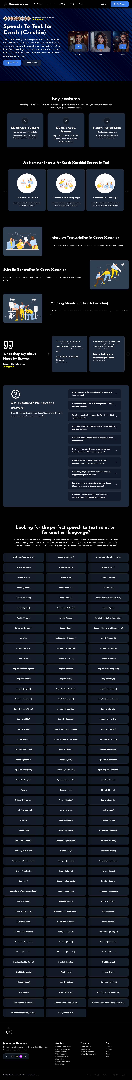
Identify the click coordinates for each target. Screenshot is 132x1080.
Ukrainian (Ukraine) (108, 982)
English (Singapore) (23, 699)
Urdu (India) (24, 992)
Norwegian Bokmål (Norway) (66, 911)
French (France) (65, 810)
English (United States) (108, 699)
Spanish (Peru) (66, 760)
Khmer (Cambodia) (24, 871)
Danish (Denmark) (108, 638)
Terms (105, 1074)
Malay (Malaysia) (66, 901)
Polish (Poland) (108, 922)
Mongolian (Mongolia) (108, 891)
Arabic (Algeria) (66, 567)
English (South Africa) (23, 709)
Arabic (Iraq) (66, 577)
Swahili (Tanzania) (24, 972)
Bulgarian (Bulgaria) (23, 628)
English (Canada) (108, 658)
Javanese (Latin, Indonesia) (23, 861)
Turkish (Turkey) (66, 982)
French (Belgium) (66, 800)
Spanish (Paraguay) (23, 770)
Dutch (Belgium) (23, 922)
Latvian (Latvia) (108, 881)
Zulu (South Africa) (66, 1013)
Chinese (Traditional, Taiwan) (23, 1013)
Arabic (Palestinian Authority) (108, 598)
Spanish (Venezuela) (66, 780)
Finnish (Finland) (108, 790)
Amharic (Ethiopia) (66, 557)
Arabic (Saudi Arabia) (66, 608)
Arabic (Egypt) (108, 567)
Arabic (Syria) (108, 608)
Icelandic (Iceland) (108, 841)
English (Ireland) (24, 679)
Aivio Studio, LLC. (33, 1074)
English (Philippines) (108, 689)
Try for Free (119, 4)
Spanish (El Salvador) (66, 770)
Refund (88, 1074)
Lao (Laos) (23, 881)
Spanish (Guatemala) (108, 739)
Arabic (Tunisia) (23, 618)
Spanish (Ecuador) (108, 729)
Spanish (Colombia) (66, 719)
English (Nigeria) (23, 689)
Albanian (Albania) (108, 952)
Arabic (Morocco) (23, 598)
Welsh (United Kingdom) (66, 638)
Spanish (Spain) (23, 739)
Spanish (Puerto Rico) (108, 760)
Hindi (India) (23, 830)
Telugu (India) (108, 972)
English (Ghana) (66, 669)
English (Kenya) (108, 679)
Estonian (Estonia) (108, 780)
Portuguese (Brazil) (66, 932)
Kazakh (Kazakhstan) (108, 861)
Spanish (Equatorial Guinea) (66, 739)
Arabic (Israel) (24, 577)
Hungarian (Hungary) (108, 830)
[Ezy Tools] (11, 1056)
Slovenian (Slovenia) (66, 952)
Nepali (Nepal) (108, 911)
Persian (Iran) (66, 790)
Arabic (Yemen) (66, 618)
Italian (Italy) (66, 851)
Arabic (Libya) (108, 588)
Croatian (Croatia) (66, 830)
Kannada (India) (66, 871)
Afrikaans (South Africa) (23, 557)
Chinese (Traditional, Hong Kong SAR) (108, 1002)
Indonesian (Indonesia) (66, 841)
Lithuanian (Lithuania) (66, 881)
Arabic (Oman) (66, 598)
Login (103, 4)
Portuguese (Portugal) (108, 932)
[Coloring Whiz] (20, 1056)
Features (50, 4)
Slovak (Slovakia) (23, 952)
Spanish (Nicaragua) (108, 749)
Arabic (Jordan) (108, 577)
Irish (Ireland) (108, 810)
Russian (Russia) (66, 942)
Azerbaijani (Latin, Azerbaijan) (108, 618)
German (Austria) (23, 648)
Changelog (114, 1074)
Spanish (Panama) (23, 760)
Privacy (97, 1074)
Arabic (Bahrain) (24, 567)
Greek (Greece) (23, 658)
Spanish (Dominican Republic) (66, 729)
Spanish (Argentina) (66, 709)
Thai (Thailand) (23, 982)
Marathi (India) (23, 901)
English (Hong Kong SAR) (108, 669)
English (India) (66, 679)
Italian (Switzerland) (23, 851)
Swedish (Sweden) (66, 962)
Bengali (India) (66, 628)
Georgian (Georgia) (66, 861)
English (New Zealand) (66, 689)
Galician (23, 820)
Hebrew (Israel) (108, 820)
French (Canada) (108, 800)
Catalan (23, 638)
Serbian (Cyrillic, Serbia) (23, 962)
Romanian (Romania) (24, 942)
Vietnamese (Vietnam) (23, 1002)
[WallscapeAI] (16, 1056)
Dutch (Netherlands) (66, 922)
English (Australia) (66, 658)
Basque (24, 790)
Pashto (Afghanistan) (23, 932)
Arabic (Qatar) (23, 608)
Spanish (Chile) (23, 719)
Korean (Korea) (108, 871)
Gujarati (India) (66, 820)
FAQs (72, 4)
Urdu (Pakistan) (66, 992)
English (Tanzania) (66, 699)
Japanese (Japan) (108, 851)
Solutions (37, 4)
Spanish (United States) (108, 770)
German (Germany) (108, 648)
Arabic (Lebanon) (66, 588)
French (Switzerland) (23, 810)
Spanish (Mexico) (66, 749)
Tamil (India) (66, 972)
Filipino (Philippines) (23, 800)
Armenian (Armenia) (23, 841)
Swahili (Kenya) (108, 962)
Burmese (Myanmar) (23, 911)
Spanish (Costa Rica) (108, 719)
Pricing (62, 4)
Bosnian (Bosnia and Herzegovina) (108, 628)
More (81, 4)
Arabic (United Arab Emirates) (108, 557)
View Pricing (32, 63)
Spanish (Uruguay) (23, 780)
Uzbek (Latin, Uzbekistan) (108, 992)
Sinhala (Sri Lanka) (108, 942)
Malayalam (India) (66, 891)
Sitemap (124, 1074)
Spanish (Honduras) (23, 749)
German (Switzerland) (66, 648)
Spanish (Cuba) (23, 729)
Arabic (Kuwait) (23, 588)
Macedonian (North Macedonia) (23, 891)
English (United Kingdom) (23, 669)
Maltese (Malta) (108, 901)
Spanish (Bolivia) (108, 709)
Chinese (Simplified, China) (65, 1002)
